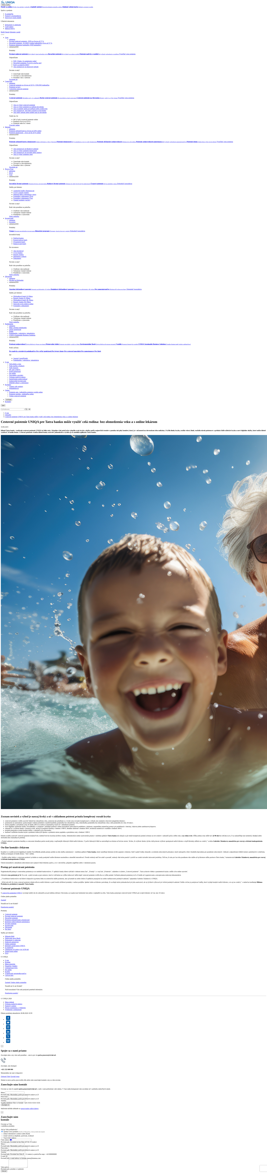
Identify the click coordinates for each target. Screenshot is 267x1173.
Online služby (6, 5)
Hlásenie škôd (9, 936)
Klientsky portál (15, 32)
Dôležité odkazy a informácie (18, 383)
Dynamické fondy (19, 242)
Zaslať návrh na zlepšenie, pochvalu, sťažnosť (18, 1136)
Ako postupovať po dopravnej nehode (25, 67)
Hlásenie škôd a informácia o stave (24, 194)
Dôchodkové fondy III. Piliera (23, 300)
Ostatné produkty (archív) (21, 200)
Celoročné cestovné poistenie (18, 89)
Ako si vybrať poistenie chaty (23, 154)
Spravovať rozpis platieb (13, 18)
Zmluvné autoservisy (12, 942)
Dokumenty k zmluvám (13, 940)
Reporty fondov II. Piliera (21, 298)
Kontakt (7, 962)
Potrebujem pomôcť (7, 907)
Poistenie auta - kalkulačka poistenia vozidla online (26, 392)
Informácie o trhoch (19, 256)
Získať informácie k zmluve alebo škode (16, 1134)
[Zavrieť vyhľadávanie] (29, 409)
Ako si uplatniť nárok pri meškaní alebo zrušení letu (30, 109)
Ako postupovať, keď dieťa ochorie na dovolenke (29, 110)
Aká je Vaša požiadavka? (9, 1129)
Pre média (12, 373)
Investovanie (9, 218)
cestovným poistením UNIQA (12, 893)
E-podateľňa (9, 14)
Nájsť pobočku (14, 216)
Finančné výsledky (11, 966)
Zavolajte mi (13, 79)
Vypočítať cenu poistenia (127, 54)
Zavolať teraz (15, 1076)
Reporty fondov (18, 254)
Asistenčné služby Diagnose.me (23, 191)
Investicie (12, 222)
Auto (6, 37)
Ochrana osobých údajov (17, 377)
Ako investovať (18, 251)
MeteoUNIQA (10, 28)
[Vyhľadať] (2, 34)
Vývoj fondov (18, 253)
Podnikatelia (9, 324)
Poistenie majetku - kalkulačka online (21, 394)
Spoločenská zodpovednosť (18, 379)
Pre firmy (8, 929)
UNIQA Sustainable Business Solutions (22, 335)
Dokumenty (17, 258)
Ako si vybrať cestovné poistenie (24, 105)
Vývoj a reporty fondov (21, 192)
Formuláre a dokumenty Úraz (23, 198)
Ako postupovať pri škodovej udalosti (25, 149)
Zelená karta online (11, 951)
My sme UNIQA (14, 370)
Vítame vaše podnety (16, 386)
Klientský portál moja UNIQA (15, 946)
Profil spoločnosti (15, 371)
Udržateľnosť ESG (11, 968)
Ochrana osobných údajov (13, 1004)
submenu (12, 39)
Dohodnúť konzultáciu (124, 184)
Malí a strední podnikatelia (18, 328)
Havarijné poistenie (11, 918)
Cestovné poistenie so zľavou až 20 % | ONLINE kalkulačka (29, 85)
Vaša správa (5, 1167)
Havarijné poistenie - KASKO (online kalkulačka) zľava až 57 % (30, 43)
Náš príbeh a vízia (15, 364)
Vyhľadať (8, 399)
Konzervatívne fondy (20, 240)
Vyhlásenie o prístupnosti (13, 1009)
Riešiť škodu (5, 32)
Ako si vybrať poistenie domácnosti (25, 151)
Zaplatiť (3, 900)
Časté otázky (9, 27)
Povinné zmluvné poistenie (14, 916)
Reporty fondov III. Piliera (22, 302)
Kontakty (8, 385)
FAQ (6, 953)
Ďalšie (11, 331)
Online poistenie (10, 944)
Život (11, 173)
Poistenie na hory (15, 87)
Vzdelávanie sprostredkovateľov (15, 973)
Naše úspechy (13, 368)
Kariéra (7, 972)
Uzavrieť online (14, 125)
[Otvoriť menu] (3, 34)
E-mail (3, 1156)
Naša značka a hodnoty (17, 366)
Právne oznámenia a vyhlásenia (15, 1008)
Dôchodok (8, 276)
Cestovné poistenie (11, 914)
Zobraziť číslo (5, 1076)
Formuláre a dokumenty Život (23, 196)
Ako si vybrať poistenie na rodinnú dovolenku (28, 107)
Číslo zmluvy (5, 1140)
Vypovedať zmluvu (9, 1138)
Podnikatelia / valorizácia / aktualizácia (22, 333)
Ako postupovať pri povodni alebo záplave (27, 152)
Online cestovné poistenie (17, 396)
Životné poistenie (10, 923)
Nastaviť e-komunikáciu (13, 16)
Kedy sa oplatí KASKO (21, 65)
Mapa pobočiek (10, 964)
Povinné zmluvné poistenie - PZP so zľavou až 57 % (26, 41)
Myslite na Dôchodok (16, 280)
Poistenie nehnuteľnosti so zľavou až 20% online (25, 131)
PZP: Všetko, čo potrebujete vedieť (25, 61)
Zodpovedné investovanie (17, 381)
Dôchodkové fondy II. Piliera (23, 296)
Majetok (7, 127)
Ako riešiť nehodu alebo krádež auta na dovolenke (30, 112)
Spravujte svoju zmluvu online (23, 304)
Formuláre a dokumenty (21, 306)
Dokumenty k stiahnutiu (13, 25)
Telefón (3, 1101)
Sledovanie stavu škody (13, 938)
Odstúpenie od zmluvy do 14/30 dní (17, 949)
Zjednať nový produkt (24, 1132)
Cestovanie (8, 81)
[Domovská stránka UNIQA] (8, 3)
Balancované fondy (19, 244)
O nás (7, 362)
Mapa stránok (9, 1002)
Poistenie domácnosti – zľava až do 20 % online (25, 133)
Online (7, 390)
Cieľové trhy (9, 975)
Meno (3, 1092)
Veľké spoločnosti (15, 329)
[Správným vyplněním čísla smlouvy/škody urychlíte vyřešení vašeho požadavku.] (11, 1140)
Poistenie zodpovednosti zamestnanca (17, 922)
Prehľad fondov (18, 238)
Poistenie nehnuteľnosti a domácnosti (17, 920)
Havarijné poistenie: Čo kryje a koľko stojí (27, 63)
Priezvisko (4, 1097)
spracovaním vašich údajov (29, 1108)
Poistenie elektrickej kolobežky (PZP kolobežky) (25, 45)
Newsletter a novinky (16, 375)
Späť (3, 405)
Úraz (10, 175)
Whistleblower (14, 388)
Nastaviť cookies (10, 1006)
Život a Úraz (9, 169)
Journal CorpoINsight (20, 358)
